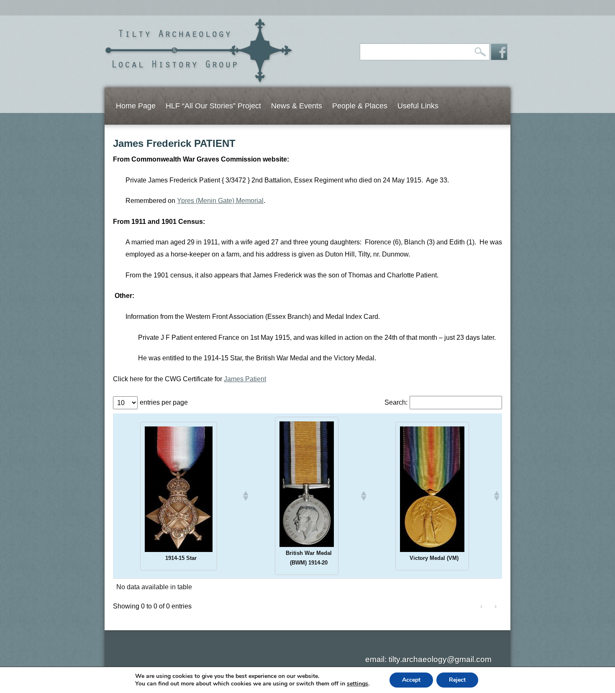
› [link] (496, 606)
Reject (457, 680)
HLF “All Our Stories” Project (213, 105)
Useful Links (417, 105)
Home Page (136, 105)
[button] (245, 496)
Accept (411, 680)
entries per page (164, 402)
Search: (395, 402)
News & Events (296, 105)
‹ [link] (481, 606)
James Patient (245, 378)
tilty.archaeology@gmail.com (440, 659)
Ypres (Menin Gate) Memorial (220, 200)
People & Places (359, 105)
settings (357, 684)
